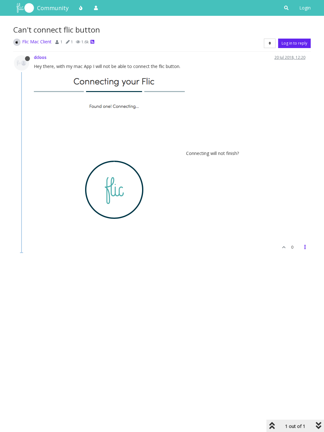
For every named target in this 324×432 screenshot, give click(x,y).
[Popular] (81, 8)
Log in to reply (294, 43)
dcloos (40, 57)
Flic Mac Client (37, 42)
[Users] (95, 8)
